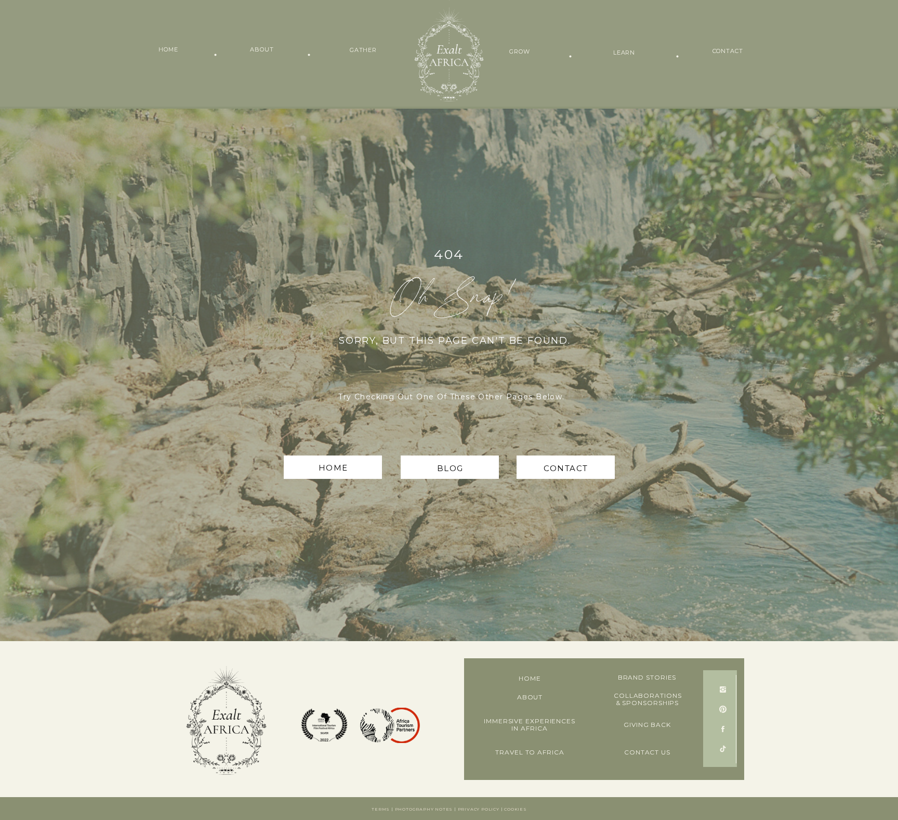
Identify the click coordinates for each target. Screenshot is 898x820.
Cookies (515, 809)
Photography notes (424, 809)
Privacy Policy (478, 809)
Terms (381, 809)
